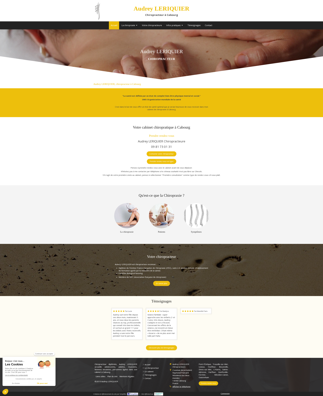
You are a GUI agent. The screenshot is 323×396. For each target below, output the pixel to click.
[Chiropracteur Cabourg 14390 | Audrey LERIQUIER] (97, 11)
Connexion (225, 393)
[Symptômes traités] (196, 215)
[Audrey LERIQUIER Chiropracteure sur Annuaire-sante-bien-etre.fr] (158, 393)
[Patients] (161, 215)
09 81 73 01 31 (161, 147)
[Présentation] (126, 215)
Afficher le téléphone (181, 386)
